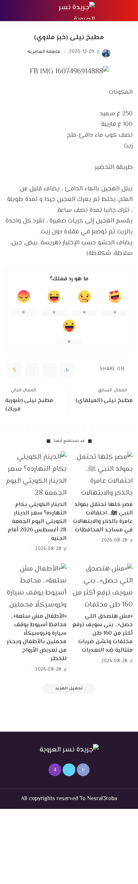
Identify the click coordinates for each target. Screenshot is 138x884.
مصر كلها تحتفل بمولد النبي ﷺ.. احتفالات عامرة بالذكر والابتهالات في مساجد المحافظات (103, 517)
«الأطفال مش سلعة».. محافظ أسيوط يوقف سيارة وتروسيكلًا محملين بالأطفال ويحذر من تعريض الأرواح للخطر (37, 637)
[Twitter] (49, 370)
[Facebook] (67, 370)
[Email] (14, 370)
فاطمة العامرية (44, 52)
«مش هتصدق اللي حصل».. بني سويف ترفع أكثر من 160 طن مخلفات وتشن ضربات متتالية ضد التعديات (103, 633)
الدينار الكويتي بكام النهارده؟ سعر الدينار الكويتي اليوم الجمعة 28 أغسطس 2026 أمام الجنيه (37, 521)
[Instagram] (54, 769)
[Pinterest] (32, 370)
